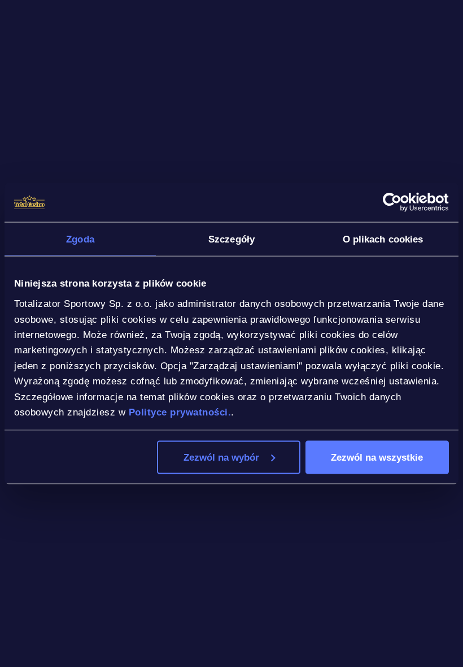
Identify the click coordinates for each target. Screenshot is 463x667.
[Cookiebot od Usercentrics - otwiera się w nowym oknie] (399, 202)
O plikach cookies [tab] (383, 238)
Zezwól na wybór (221, 456)
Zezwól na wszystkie (377, 456)
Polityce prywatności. (180, 412)
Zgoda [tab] (80, 238)
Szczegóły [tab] (231, 238)
